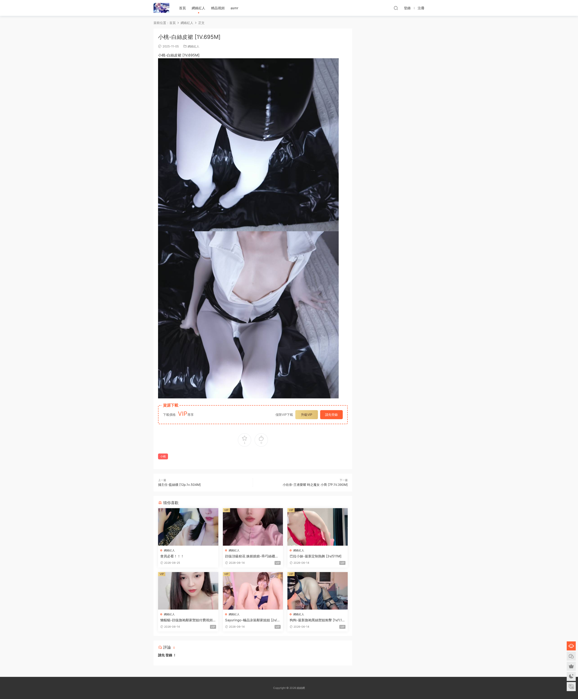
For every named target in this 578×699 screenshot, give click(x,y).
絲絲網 (161, 8)
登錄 (168, 655)
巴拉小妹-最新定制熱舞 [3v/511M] (315, 556)
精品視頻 (218, 8)
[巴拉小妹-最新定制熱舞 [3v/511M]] (317, 527)
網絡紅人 (198, 8)
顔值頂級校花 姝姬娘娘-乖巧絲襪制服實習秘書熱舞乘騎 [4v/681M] (251, 556)
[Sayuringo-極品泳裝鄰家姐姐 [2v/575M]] (253, 591)
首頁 (182, 8)
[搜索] (396, 8)
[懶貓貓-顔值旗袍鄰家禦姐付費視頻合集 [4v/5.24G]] (188, 591)
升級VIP (306, 414)
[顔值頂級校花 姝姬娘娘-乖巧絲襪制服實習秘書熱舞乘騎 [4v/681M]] (253, 527)
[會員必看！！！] (188, 527)
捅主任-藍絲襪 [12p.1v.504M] (179, 484)
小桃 (163, 456)
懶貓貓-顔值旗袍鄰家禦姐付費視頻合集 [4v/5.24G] (186, 620)
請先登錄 (331, 414)
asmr (234, 8)
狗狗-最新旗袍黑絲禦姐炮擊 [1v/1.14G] (317, 620)
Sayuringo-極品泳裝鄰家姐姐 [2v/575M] (252, 620)
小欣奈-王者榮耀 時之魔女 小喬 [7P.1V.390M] (315, 484)
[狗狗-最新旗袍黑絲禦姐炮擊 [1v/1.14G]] (317, 591)
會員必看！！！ (172, 556)
